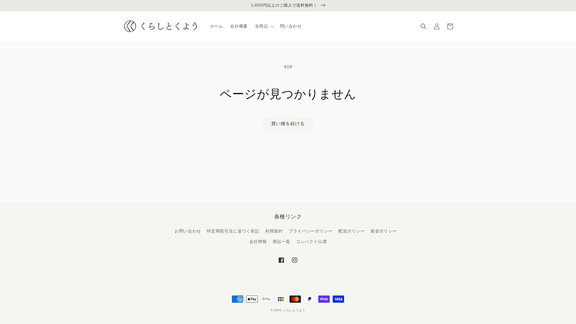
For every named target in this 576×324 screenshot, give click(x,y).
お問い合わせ (188, 231)
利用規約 (274, 231)
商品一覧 (281, 241)
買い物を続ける (288, 123)
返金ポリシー (383, 231)
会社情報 (258, 241)
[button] (263, 26)
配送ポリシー (351, 231)
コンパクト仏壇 (311, 241)
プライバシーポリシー (310, 231)
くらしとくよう (294, 310)
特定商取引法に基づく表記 (233, 231)
